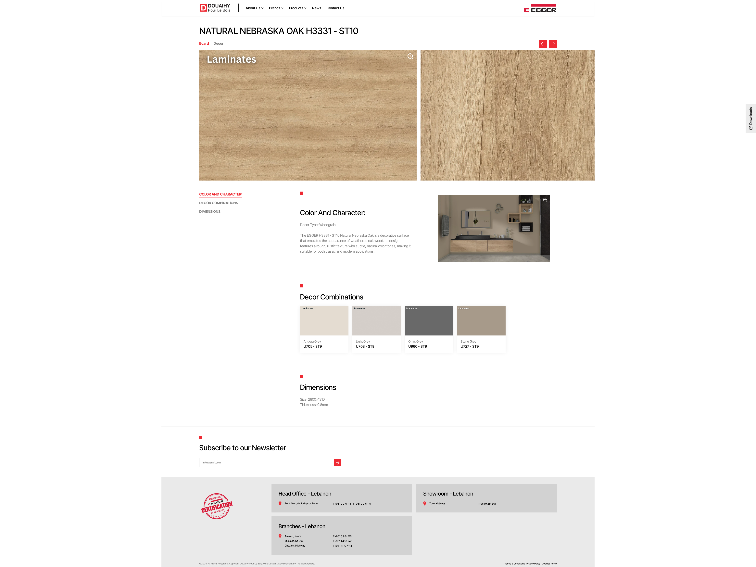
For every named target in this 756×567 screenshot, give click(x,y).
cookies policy (549, 563)
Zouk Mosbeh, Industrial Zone (301, 503)
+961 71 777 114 (343, 545)
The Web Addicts (305, 563)
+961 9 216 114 (343, 503)
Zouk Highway (437, 503)
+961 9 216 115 (362, 503)
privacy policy (533, 563)
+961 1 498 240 (343, 541)
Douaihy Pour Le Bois (251, 563)
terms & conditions (515, 563)
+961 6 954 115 (342, 536)
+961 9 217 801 (488, 503)
